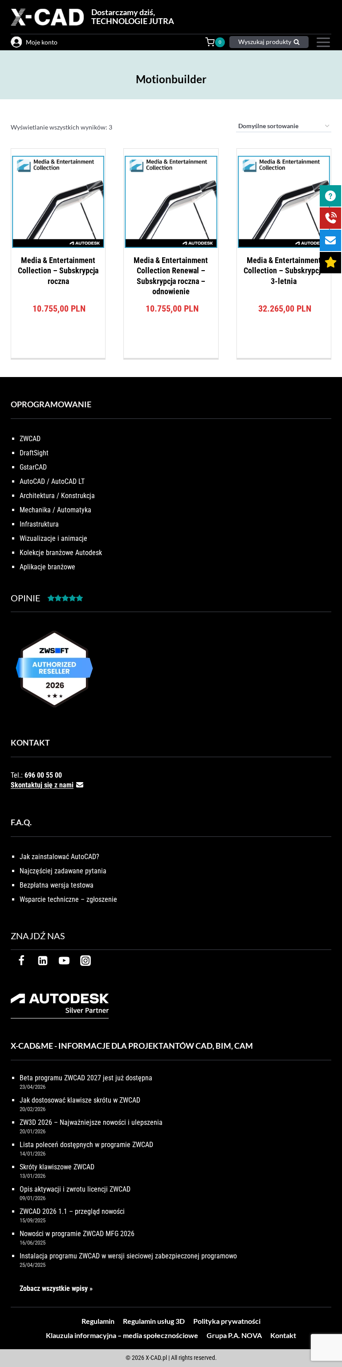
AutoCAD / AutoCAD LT (52, 481)
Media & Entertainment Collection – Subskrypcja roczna (58, 271)
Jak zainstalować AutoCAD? (59, 856)
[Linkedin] (42, 960)
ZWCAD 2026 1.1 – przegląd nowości (72, 1211)
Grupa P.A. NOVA (234, 1335)
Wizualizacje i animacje (53, 538)
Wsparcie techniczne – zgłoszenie (68, 899)
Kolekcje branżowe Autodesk (61, 552)
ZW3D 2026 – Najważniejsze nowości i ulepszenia (91, 1122)
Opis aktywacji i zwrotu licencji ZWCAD (75, 1189)
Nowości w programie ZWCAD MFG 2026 (77, 1233)
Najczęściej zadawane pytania (63, 871)
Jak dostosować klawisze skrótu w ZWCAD (80, 1100)
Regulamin (97, 1321)
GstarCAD (33, 467)
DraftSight (34, 453)
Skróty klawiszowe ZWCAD (57, 1167)
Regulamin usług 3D (154, 1321)
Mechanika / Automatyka (55, 510)
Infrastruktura (39, 524)
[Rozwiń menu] (322, 42)
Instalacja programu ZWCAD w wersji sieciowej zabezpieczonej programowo (128, 1256)
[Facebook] (21, 960)
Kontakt (283, 1335)
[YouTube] (64, 960)
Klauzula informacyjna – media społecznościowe (122, 1335)
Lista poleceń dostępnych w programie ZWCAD (86, 1144)
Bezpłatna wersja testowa (57, 885)
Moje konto (41, 42)
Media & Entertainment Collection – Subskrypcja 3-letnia (284, 271)
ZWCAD (30, 438)
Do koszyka (58, 355)
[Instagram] (85, 960)
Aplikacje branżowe (47, 567)
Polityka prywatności (227, 1321)
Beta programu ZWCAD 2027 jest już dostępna (86, 1078)
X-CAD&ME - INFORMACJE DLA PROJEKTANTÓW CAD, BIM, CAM (132, 1046)
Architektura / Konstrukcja (57, 495)
